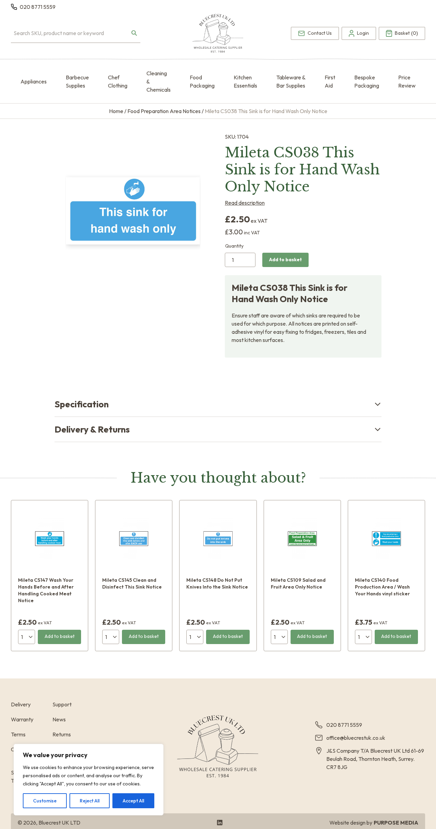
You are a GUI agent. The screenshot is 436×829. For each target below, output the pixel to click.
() (406, 33)
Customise (45, 801)
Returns (61, 734)
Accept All (133, 801)
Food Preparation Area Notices (164, 111)
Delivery (21, 704)
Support (62, 704)
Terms (18, 734)
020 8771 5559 (38, 6)
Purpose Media (396, 822)
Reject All (89, 801)
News (59, 719)
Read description (245, 202)
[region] (89, 779)
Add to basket (285, 259)
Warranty (22, 719)
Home (116, 111)
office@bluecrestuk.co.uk (355, 737)
